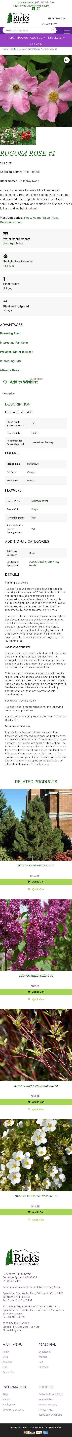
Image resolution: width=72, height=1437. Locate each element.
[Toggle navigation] (67, 32)
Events (6, 1399)
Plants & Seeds (17, 49)
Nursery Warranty (48, 1404)
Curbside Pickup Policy (51, 1394)
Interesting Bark (11, 361)
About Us (36, 37)
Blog (5, 1367)
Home (11, 37)
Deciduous (33, 463)
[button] (67, 60)
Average (9, 243)
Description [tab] (9, 393)
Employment (9, 1404)
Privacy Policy (46, 1409)
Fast (34, 433)
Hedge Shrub (41, 217)
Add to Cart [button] (38, 881)
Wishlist (43, 1356)
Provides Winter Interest (16, 351)
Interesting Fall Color (14, 342)
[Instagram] (38, 9)
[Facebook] (33, 9)
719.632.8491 (26, 2)
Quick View (38, 889)
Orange (31, 472)
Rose (55, 217)
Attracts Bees (9, 370)
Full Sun (8, 266)
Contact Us (8, 1372)
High (33, 517)
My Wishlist (47, 24)
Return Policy (46, 1399)
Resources (54, 37)
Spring (34, 501)
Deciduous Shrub (11, 222)
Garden (33, 565)
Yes (33, 528)
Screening (53, 561)
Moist (19, 243)
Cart (41, 1362)
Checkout (44, 1367)
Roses (37, 49)
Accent (33, 561)
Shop (5, 1356)
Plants (30, 49)
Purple (34, 509)
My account (46, 18)
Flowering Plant (10, 333)
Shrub (27, 217)
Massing (42, 561)
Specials (22, 37)
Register (58, 18)
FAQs (5, 1394)
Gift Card (36, 43)
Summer (43, 501)
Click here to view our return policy (31, 5)
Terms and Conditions (50, 1414)
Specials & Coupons (13, 1409)
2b (33, 423)
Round (30, 480)
